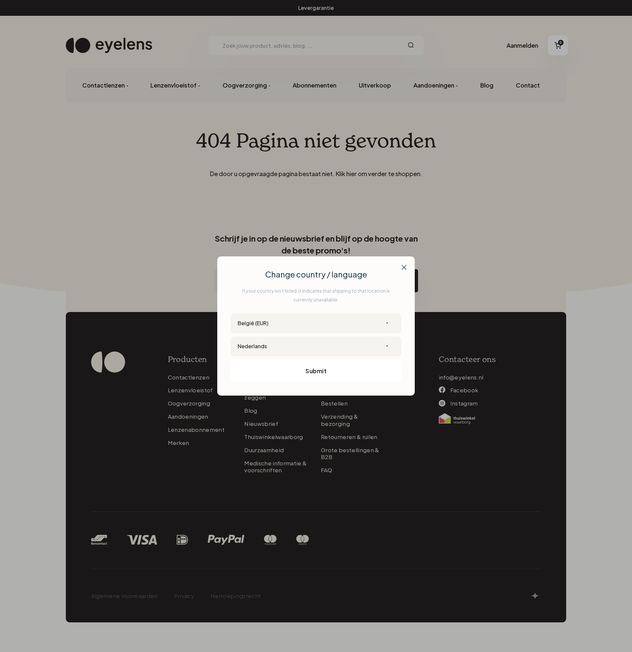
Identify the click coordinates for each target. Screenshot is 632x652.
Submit (316, 371)
